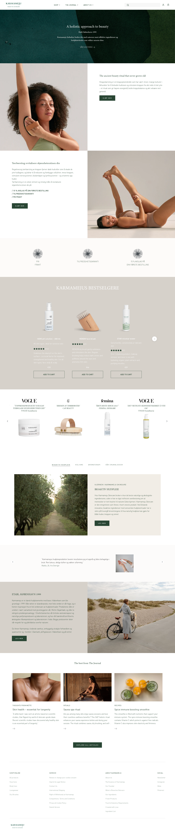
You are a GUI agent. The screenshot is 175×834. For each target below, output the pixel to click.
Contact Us (53, 786)
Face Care (13, 782)
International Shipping (57, 790)
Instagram (161, 782)
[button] (39, 349)
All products (14, 777)
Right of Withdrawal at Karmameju (61, 794)
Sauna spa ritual (71, 709)
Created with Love (111, 807)
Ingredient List (110, 811)
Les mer (19, 638)
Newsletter (161, 777)
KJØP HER (107, 98)
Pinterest (160, 790)
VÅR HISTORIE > (87, 47)
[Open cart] (168, 4)
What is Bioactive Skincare (114, 790)
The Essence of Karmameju (115, 782)
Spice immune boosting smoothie (131, 709)
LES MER (102, 523)
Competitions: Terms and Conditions (62, 799)
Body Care (13, 786)
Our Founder (109, 786)
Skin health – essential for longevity (31, 709)
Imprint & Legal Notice (57, 782)
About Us (108, 777)
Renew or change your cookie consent (62, 777)
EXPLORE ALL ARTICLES (87, 745)
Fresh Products (111, 799)
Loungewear (14, 790)
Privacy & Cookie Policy (57, 803)
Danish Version (54, 807)
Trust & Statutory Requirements (116, 803)
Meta (159, 786)
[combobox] (142, 5)
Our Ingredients (110, 794)
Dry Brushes (14, 794)
